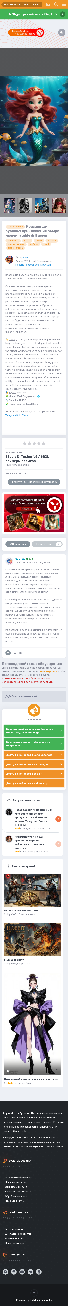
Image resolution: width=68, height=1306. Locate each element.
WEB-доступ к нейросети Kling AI (31, 14)
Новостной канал (15, 1243)
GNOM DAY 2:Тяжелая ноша (21, 910)
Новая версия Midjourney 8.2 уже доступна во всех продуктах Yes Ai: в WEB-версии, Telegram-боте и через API (33, 817)
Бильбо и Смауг (14, 960)
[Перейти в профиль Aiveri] (9, 260)
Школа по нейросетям (18, 1233)
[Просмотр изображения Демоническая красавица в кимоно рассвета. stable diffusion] (9, 205)
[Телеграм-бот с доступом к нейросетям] (34, 513)
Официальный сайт (16, 1187)
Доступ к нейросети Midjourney (27, 783)
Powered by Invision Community (34, 1300)
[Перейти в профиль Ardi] (9, 839)
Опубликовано (32, 562)
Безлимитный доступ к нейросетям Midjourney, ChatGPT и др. (29, 731)
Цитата (18, 652)
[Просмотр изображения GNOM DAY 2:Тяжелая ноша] (32, 890)
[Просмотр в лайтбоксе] (34, 121)
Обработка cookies (16, 1196)
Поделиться (19, 544)
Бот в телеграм (14, 1229)
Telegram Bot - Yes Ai (17, 415)
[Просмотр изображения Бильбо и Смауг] (32, 939)
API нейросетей (14, 1238)
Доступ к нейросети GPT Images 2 (28, 764)
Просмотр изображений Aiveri (33, 264)
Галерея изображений (18, 1177)
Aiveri (26, 257)
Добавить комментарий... (23, 696)
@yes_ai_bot (20, 1131)
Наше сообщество (15, 1182)
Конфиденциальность (18, 1191)
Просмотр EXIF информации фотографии (34, 482)
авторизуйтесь (48, 671)
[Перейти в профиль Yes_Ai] (9, 561)
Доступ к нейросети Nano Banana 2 (29, 755)
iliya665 (11, 914)
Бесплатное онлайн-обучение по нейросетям (28, 744)
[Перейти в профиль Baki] (9, 812)
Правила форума (15, 1200)
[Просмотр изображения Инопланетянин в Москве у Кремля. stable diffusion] (42, 205)
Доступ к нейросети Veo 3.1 (24, 773)
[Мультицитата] (8, 652)
